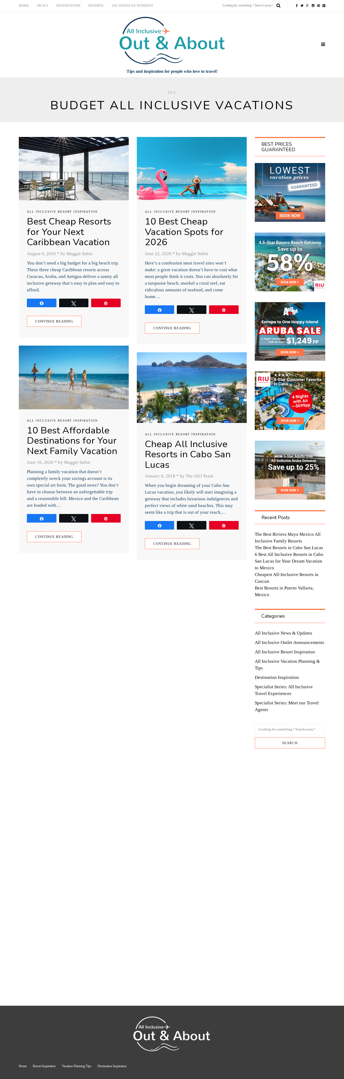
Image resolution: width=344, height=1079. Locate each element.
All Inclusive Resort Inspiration (62, 211)
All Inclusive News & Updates (283, 633)
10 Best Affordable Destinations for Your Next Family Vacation (72, 440)
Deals (42, 5)
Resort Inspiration (44, 1066)
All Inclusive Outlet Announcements (289, 642)
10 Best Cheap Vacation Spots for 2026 (184, 231)
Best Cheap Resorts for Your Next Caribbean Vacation (69, 231)
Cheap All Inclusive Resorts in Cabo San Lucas (188, 454)
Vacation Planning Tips (76, 1066)
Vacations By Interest (132, 5)
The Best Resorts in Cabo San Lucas (289, 547)
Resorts (95, 5)
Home (24, 5)
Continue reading (54, 321)
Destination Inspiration (277, 677)
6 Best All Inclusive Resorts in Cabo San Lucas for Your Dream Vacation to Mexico (289, 561)
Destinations (68, 5)
